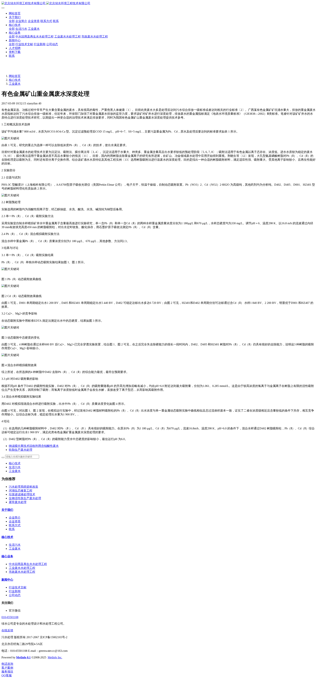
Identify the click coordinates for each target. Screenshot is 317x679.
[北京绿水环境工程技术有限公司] (158, 3)
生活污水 (15, 467)
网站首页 (15, 13)
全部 (12, 21)
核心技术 (15, 79)
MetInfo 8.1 (23, 657)
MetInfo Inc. (55, 657)
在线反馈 (7, 630)
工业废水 (15, 83)
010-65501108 (9, 617)
